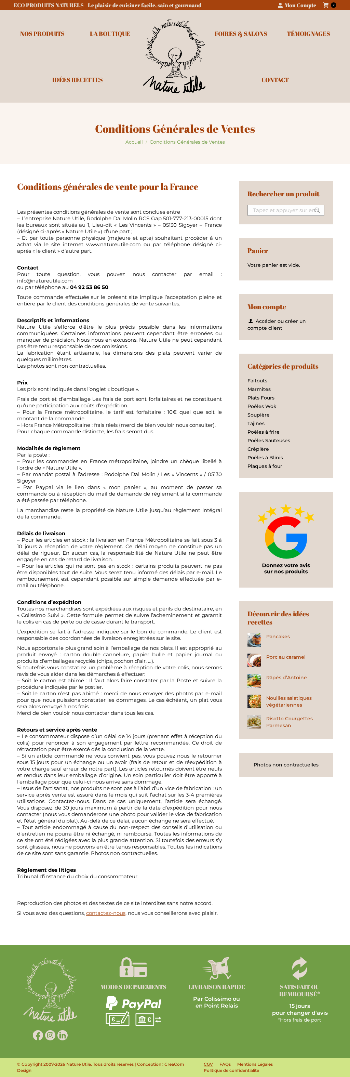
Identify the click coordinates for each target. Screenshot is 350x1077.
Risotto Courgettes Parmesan (289, 721)
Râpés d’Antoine (286, 677)
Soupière (258, 415)
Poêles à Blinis (265, 458)
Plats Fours (260, 398)
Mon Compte (300, 5)
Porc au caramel (286, 657)
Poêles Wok (262, 406)
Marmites (259, 389)
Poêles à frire (263, 432)
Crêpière (258, 449)
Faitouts (257, 381)
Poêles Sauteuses (268, 440)
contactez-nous (105, 913)
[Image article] (254, 640)
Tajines (256, 423)
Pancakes (278, 636)
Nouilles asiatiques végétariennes (289, 701)
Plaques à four (264, 466)
